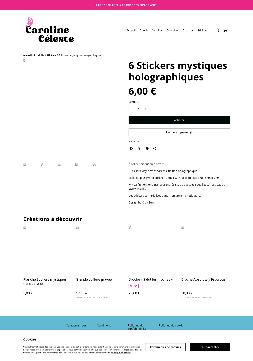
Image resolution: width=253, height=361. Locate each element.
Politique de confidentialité (137, 327)
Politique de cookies (172, 325)
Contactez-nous (76, 325)
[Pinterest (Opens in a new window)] (147, 148)
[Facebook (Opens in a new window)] (131, 148)
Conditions (104, 325)
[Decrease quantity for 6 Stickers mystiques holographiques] (132, 109)
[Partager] (154, 148)
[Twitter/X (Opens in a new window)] (139, 148)
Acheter (179, 120)
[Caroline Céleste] (49, 30)
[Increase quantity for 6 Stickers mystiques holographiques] (145, 109)
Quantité (134, 102)
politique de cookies (121, 352)
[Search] (217, 30)
